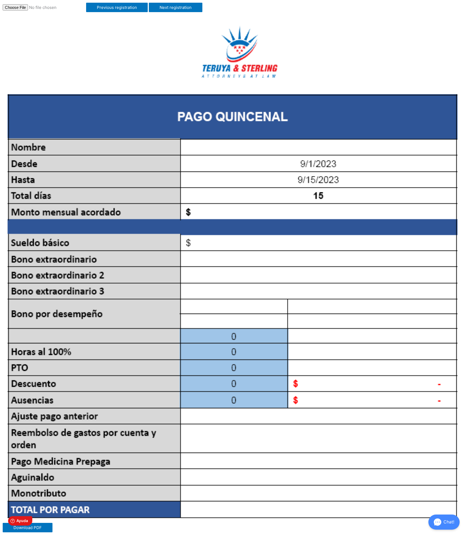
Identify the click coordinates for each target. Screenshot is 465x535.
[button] (444, 522)
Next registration (176, 7)
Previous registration (117, 7)
